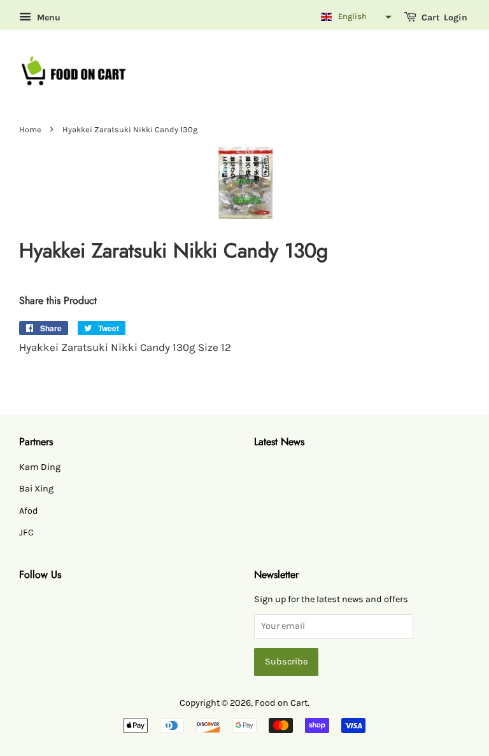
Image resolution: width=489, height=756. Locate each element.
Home (30, 129)
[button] (354, 17)
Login (455, 17)
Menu (47, 17)
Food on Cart (281, 703)
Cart (429, 17)
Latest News (279, 441)
